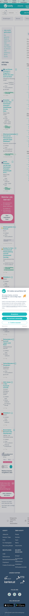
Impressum (24, 326)
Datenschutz (5, 326)
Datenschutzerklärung (11, 306)
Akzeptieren (14, 314)
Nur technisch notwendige (14, 318)
